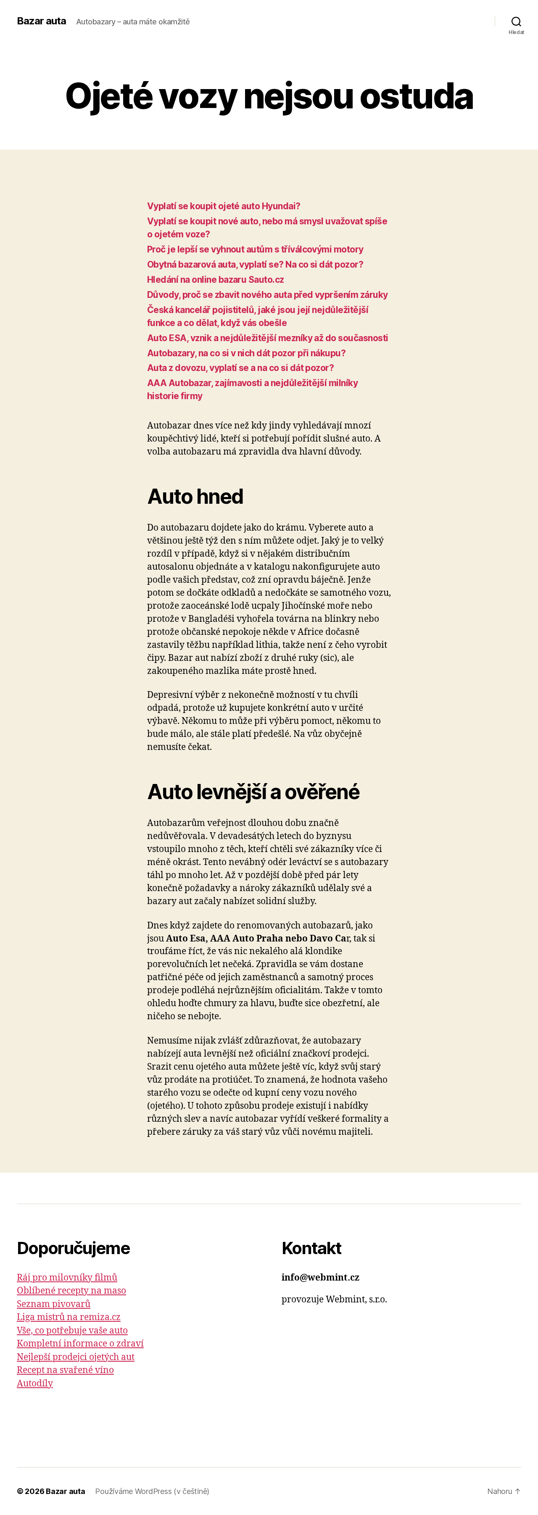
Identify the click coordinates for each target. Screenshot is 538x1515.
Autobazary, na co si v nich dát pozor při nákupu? (246, 353)
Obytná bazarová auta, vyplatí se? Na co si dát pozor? (255, 264)
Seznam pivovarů (53, 1304)
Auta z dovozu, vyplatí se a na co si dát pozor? (240, 368)
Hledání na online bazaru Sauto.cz (215, 279)
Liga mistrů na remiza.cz (69, 1317)
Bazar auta (41, 21)
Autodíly (35, 1383)
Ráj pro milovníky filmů (67, 1278)
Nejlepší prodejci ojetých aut (75, 1357)
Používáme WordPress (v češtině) (152, 1491)
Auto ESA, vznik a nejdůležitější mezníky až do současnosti (267, 338)
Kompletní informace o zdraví (80, 1343)
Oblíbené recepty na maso (71, 1291)
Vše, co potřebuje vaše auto (72, 1330)
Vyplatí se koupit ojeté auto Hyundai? (224, 206)
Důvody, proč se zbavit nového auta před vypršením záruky (267, 294)
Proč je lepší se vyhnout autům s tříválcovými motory (255, 249)
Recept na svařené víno (65, 1370)
